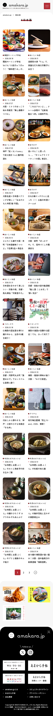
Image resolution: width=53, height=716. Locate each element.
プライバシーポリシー (37, 693)
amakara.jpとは (11, 689)
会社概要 (8, 697)
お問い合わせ (34, 697)
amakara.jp (7, 15)
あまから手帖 (10, 693)
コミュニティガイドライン (38, 689)
